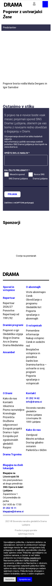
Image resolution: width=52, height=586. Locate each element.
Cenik (29, 295)
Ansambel (9, 352)
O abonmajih (33, 286)
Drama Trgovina (12, 454)
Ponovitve (8, 310)
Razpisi (7, 447)
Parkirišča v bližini (36, 450)
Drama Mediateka (13, 345)
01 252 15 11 (9, 508)
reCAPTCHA (19, 203)
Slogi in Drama (11, 337)
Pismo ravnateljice (13, 409)
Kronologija (9, 413)
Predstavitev (9, 27)
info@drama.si (34, 401)
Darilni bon (32, 360)
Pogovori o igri (11, 330)
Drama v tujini (11, 432)
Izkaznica (8, 406)
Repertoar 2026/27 (8, 305)
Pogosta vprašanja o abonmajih (32, 314)
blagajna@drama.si (13, 511)
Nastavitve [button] (9, 579)
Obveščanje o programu (34, 301)
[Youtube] (40, 274)
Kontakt (31, 393)
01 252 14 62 (32, 398)
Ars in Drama (10, 341)
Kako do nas (10, 398)
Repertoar (9, 297)
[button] (29, 4)
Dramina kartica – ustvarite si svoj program (36, 368)
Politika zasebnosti (31, 558)
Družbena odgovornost (10, 422)
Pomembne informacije (32, 332)
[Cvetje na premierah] (26, 240)
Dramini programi (13, 325)
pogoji (31, 203)
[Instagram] (44, 274)
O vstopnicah (34, 325)
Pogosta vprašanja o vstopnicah (32, 379)
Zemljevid (31, 434)
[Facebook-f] (36, 274)
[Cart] (39, 4)
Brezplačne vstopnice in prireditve (33, 353)
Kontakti (8, 402)
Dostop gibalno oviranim (34, 444)
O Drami (7, 393)
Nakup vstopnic (35, 338)
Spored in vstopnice (9, 288)
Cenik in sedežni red (35, 343)
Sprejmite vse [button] (24, 579)
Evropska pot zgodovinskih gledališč (10, 440)
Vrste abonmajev (36, 292)
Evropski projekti (12, 428)
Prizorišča (8, 417)
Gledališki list (33, 307)
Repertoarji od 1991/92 (11, 316)
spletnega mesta (26, 534)
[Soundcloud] (48, 274)
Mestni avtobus (35, 438)
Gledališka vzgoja (13, 334)
